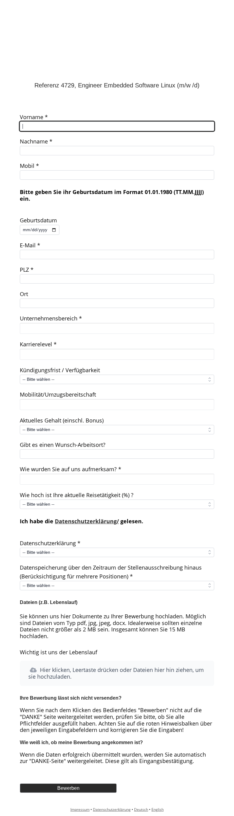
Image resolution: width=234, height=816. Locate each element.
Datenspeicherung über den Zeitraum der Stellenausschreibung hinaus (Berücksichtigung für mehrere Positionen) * (111, 572)
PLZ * (27, 269)
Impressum (80, 809)
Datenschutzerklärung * (50, 543)
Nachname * (36, 141)
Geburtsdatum (38, 220)
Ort (24, 294)
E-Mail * (30, 245)
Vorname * (34, 117)
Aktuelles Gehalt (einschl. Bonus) (62, 420)
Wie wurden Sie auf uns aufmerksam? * (70, 469)
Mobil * (29, 165)
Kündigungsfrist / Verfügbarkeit (60, 370)
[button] (117, 673)
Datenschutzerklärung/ (87, 521)
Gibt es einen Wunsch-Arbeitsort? (62, 444)
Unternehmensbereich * (51, 318)
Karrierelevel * (38, 344)
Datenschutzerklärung (112, 809)
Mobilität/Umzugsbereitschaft (58, 394)
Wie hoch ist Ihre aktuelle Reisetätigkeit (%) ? (76, 495)
